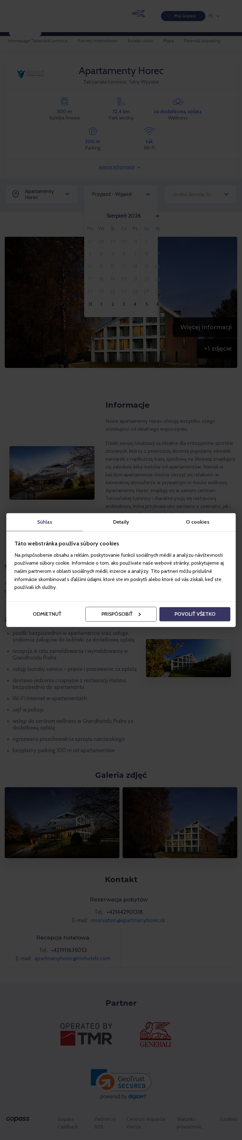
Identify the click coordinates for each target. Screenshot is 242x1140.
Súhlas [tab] (44, 522)
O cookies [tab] (197, 522)
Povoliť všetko (195, 614)
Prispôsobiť (117, 614)
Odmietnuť (47, 614)
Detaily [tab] (121, 522)
